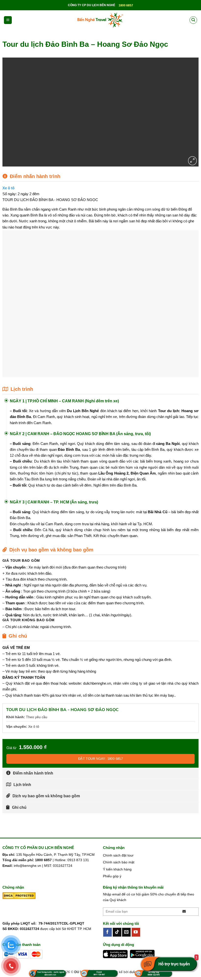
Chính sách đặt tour (118, 855)
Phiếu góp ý (112, 876)
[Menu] (8, 20)
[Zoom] (192, 160)
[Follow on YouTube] (136, 932)
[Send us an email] (126, 932)
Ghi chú (19, 807)
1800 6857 (126, 5)
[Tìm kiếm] (193, 20)
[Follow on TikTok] (117, 932)
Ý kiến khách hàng (117, 869)
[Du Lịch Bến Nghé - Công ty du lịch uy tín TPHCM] (100, 20)
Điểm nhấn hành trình (33, 773)
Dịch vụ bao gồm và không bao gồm (46, 796)
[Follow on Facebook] (107, 932)
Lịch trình (22, 785)
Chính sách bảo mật (118, 862)
